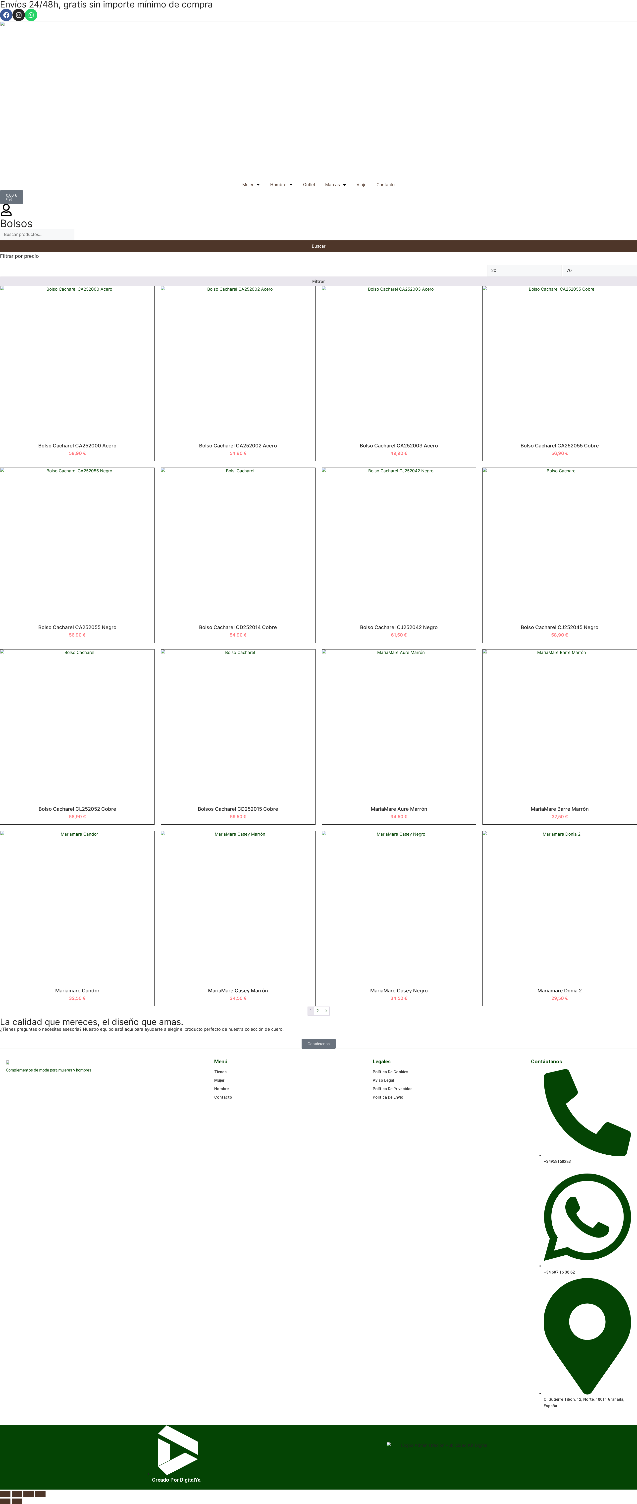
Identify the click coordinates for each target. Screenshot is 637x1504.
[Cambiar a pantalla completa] (17, 1494)
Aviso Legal (383, 1080)
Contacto (385, 184)
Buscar (318, 246)
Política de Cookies (390, 1072)
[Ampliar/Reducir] (5, 1494)
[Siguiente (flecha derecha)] (17, 1501)
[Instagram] (18, 15)
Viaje (362, 184)
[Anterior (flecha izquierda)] (5, 1501)
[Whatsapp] (31, 15)
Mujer (248, 184)
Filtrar (318, 281)
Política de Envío (388, 1097)
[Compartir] (28, 1494)
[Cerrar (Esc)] (40, 1494)
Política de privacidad (393, 1088)
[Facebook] (6, 15)
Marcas (332, 184)
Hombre (278, 184)
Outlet (309, 184)
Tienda (220, 1072)
